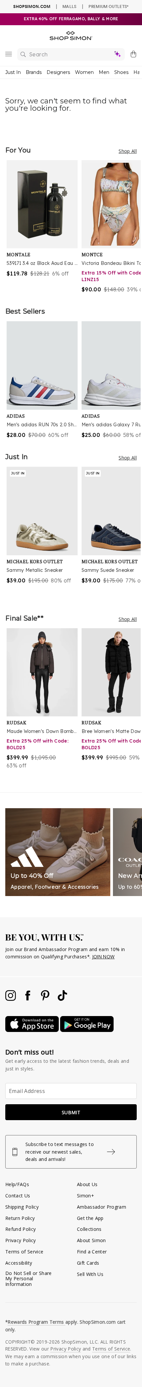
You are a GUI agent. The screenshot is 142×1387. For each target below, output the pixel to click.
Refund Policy (20, 1229)
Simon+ (85, 1195)
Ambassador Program (101, 1207)
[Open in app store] (32, 1030)
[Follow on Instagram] (11, 999)
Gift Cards (88, 1263)
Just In (13, 72)
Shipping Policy (22, 1207)
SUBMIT (71, 1112)
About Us (87, 1184)
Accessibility (18, 1263)
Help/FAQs (17, 1184)
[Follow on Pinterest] (46, 999)
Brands (34, 72)
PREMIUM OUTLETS (108, 6)
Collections (89, 1229)
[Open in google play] (87, 1030)
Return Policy (20, 1218)
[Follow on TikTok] (62, 999)
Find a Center (92, 1251)
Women (84, 72)
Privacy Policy (20, 1240)
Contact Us (17, 1195)
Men (104, 72)
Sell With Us (90, 1274)
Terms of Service (24, 1251)
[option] (44, 227)
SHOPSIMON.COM (31, 6)
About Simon (91, 1240)
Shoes (121, 72)
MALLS (69, 6)
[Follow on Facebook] (28, 999)
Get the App (90, 1218)
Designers (58, 72)
